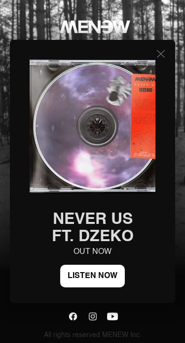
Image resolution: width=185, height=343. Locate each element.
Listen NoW (92, 276)
